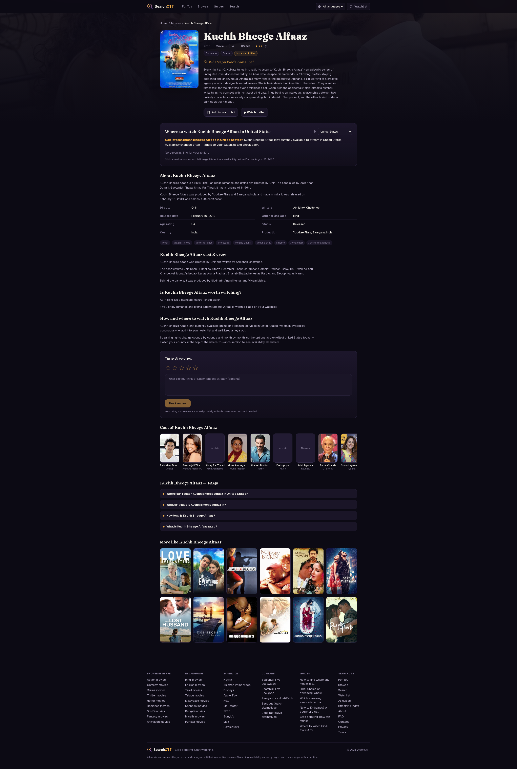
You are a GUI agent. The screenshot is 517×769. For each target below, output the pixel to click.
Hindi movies (193, 679)
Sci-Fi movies (156, 711)
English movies (195, 685)
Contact (343, 722)
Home (163, 23)
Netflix (228, 679)
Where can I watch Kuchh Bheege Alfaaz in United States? (205, 494)
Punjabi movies (195, 722)
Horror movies (156, 701)
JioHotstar (230, 706)
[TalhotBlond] (241, 571)
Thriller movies (156, 695)
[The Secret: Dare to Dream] (208, 620)
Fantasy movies (157, 716)
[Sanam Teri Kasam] (308, 620)
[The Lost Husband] (175, 620)
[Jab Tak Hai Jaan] (308, 571)
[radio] (168, 368)
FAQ (341, 716)
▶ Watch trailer (254, 112)
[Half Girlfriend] (341, 571)
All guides (344, 701)
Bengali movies (195, 711)
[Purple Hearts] (341, 620)
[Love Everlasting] (175, 571)
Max (226, 722)
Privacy (343, 727)
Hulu (226, 701)
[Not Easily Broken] (275, 571)
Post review (178, 403)
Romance (211, 53)
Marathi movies (195, 716)
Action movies (156, 679)
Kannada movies (196, 706)
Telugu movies (194, 695)
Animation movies (158, 722)
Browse (203, 6)
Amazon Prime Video (237, 685)
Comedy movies (157, 685)
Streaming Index (348, 706)
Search (234, 6)
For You (187, 6)
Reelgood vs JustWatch (277, 698)
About (342, 711)
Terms (342, 732)
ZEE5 (227, 711)
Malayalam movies (197, 701)
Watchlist (344, 695)
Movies (176, 23)
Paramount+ (231, 727)
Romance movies (158, 706)
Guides (219, 6)
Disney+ (229, 690)
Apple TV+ (230, 695)
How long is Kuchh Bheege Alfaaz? (189, 515)
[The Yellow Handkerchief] (275, 620)
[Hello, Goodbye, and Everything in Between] (208, 571)
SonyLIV (229, 716)
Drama (226, 53)
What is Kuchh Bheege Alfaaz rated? (190, 526)
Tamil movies (193, 690)
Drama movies (156, 690)
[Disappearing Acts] (241, 620)
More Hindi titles (245, 53)
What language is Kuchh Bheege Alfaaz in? (194, 504)
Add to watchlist (223, 112)
